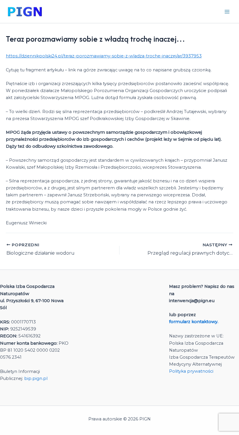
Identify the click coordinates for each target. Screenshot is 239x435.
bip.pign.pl (36, 378)
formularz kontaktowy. (194, 321)
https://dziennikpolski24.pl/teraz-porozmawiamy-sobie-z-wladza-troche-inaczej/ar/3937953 (104, 56)
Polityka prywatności (191, 371)
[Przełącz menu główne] (227, 12)
